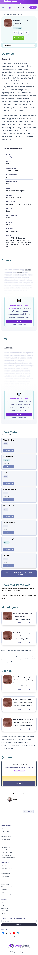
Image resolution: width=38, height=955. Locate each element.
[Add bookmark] (30, 622)
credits (3, 598)
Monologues (5, 831)
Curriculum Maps (6, 847)
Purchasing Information (8, 857)
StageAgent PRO (6, 866)
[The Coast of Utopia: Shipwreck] (7, 618)
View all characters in (19, 574)
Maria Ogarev (28, 702)
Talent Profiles (5, 839)
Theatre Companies (7, 887)
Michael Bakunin (19, 722)
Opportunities (5, 884)
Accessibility (4, 937)
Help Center (4, 910)
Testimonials (5, 876)
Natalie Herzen (18, 680)
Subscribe (19, 925)
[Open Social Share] (26, 33)
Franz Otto (27, 722)
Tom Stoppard (17, 28)
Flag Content (29, 811)
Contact (3, 913)
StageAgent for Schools (8, 871)
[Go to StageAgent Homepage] (19, 945)
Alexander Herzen (19, 616)
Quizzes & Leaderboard (8, 894)
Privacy (16, 937)
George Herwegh (29, 680)
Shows (3, 14)
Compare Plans (6, 873)
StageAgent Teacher (7, 868)
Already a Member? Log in (19, 324)
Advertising (4, 908)
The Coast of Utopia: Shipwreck (22, 619)
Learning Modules (6, 852)
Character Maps (6, 836)
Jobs (2, 905)
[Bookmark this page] (21, 33)
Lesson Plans (5, 850)
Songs (3, 834)
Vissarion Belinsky (19, 636)
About (3, 903)
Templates (4, 889)
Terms (11, 937)
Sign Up (19, 321)
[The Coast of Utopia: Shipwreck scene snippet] (7, 682)
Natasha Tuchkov (18, 682)
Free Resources (6, 855)
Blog (2, 892)
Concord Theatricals (12, 231)
